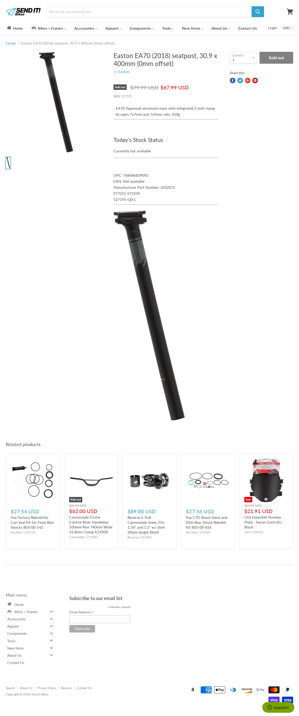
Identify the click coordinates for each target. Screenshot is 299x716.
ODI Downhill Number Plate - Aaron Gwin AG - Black (264, 522)
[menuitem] (14, 28)
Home (11, 43)
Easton (124, 71)
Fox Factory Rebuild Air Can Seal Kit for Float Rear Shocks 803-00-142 (32, 522)
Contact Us (84, 688)
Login (272, 28)
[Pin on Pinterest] (255, 80)
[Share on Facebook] (232, 80)
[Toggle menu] (51, 611)
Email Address (81, 612)
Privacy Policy (47, 688)
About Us (26, 688)
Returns (66, 688)
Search (10, 688)
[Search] (258, 11)
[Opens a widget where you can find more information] (278, 708)
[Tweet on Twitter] (240, 80)
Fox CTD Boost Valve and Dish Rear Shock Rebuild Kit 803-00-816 (206, 522)
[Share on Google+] (247, 80)
